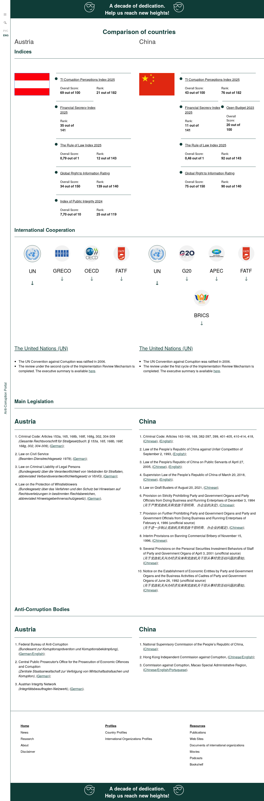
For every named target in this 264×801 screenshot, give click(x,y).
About (24, 745)
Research (27, 738)
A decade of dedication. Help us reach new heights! (137, 9)
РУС (5, 30)
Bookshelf (196, 764)
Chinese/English (241, 657)
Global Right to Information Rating (85, 173)
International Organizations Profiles (128, 738)
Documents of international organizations (217, 745)
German (56, 445)
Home (25, 725)
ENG (5, 35)
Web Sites (197, 738)
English (165, 441)
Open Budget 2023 (240, 107)
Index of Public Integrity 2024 (81, 201)
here (92, 371)
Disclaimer (28, 751)
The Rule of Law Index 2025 (80, 145)
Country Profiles (116, 732)
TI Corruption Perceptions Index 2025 (87, 79)
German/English (31, 653)
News (24, 732)
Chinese (150, 441)
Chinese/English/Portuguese (165, 669)
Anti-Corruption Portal (5, 398)
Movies (195, 751)
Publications (198, 732)
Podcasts (196, 758)
